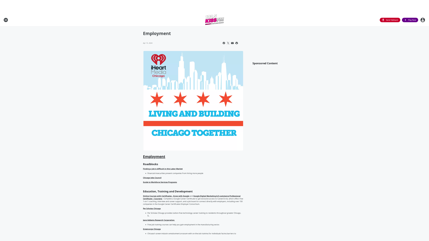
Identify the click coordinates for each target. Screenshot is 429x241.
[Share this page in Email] (232, 43)
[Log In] (423, 20)
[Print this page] (236, 43)
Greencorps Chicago (152, 229)
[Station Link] (214, 20)
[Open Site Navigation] (6, 20)
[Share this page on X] (228, 43)
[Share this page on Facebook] (223, 43)
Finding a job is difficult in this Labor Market (163, 169)
